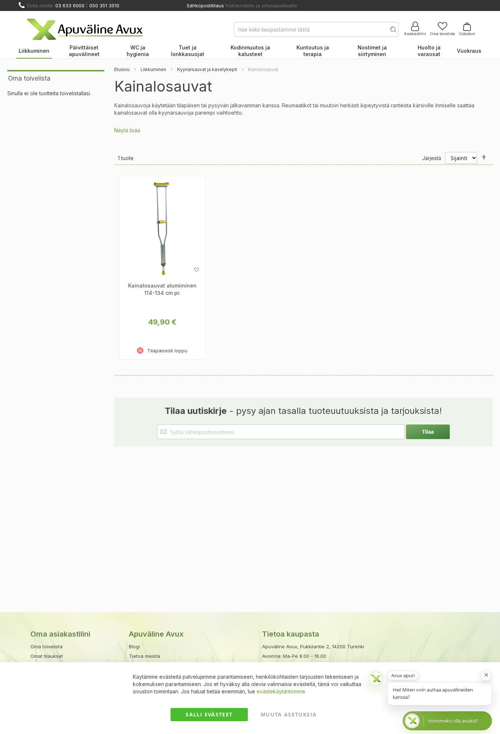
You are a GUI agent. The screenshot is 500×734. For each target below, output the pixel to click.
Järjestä (431, 158)
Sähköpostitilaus (205, 5)
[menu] (250, 51)
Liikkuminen (153, 69)
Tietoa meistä (144, 656)
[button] (196, 270)
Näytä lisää (127, 130)
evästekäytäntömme (281, 691)
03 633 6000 (70, 5)
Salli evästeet (209, 714)
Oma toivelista (442, 33)
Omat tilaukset (46, 656)
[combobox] (316, 29)
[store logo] (85, 29)
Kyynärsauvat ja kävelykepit (207, 69)
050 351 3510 (104, 5)
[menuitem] (34, 51)
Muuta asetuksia (289, 714)
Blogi (134, 646)
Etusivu (122, 69)
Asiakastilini (415, 33)
